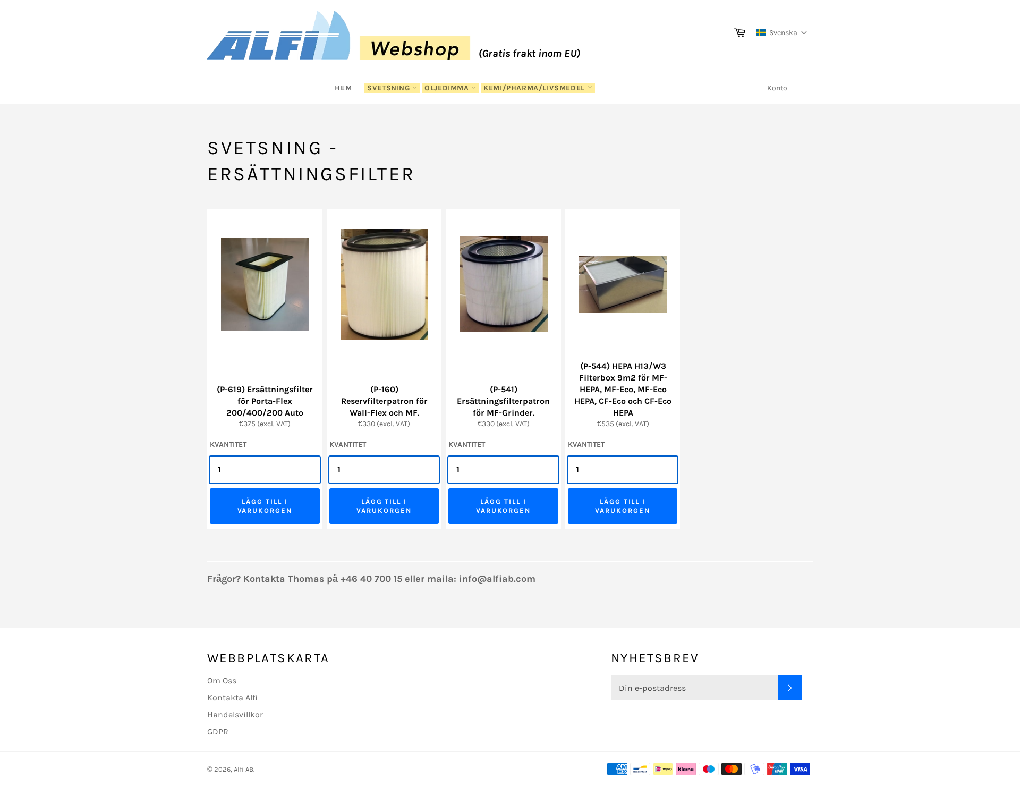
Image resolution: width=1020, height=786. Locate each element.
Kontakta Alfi (232, 697)
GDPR (217, 731)
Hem (343, 87)
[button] (782, 32)
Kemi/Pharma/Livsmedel (535, 87)
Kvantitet (228, 445)
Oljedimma (447, 87)
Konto (777, 87)
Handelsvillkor (235, 714)
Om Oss (221, 680)
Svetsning (389, 87)
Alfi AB (243, 769)
